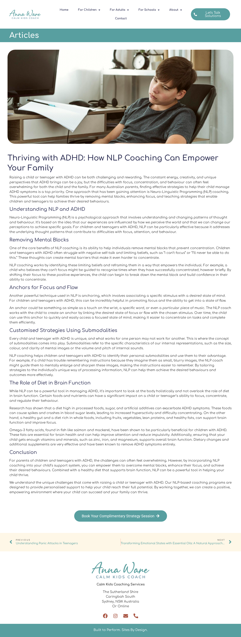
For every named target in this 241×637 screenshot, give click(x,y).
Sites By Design (134, 630)
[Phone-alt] (136, 616)
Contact (121, 18)
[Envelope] (125, 616)
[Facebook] (105, 616)
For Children (87, 9)
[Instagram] (115, 616)
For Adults (117, 9)
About (173, 9)
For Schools (147, 9)
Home (64, 9)
